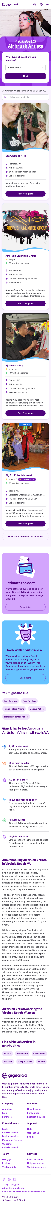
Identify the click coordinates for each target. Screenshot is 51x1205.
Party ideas (33, 1113)
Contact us (33, 1132)
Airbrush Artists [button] (25, 46)
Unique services (35, 1163)
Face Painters (29, 701)
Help (29, 1129)
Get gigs (6, 1159)
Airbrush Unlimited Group (20, 255)
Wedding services (36, 1167)
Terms (5, 1185)
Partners (7, 1116)
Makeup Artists (37, 709)
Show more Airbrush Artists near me (25, 536)
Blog (4, 1113)
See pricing (25, 607)
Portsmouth (22, 1053)
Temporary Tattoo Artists (16, 717)
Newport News (25, 1061)
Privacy (15, 1185)
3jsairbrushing (14, 365)
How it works (34, 1109)
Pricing (6, 1163)
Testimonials (9, 1167)
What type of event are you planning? (20, 59)
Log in (30, 1136)
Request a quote (36, 1116)
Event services (35, 1159)
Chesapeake (39, 1053)
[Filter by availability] (28, 97)
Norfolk (7, 1053)
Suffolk (41, 1061)
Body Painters (10, 701)
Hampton (8, 1061)
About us (7, 1109)
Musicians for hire (12, 1140)
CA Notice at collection (13, 1188)
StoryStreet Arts (15, 155)
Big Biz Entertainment (18, 475)
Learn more (25, 678)
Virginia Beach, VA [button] (27, 41)
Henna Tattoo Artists (14, 709)
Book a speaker (10, 1136)
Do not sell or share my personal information (24, 1191)
